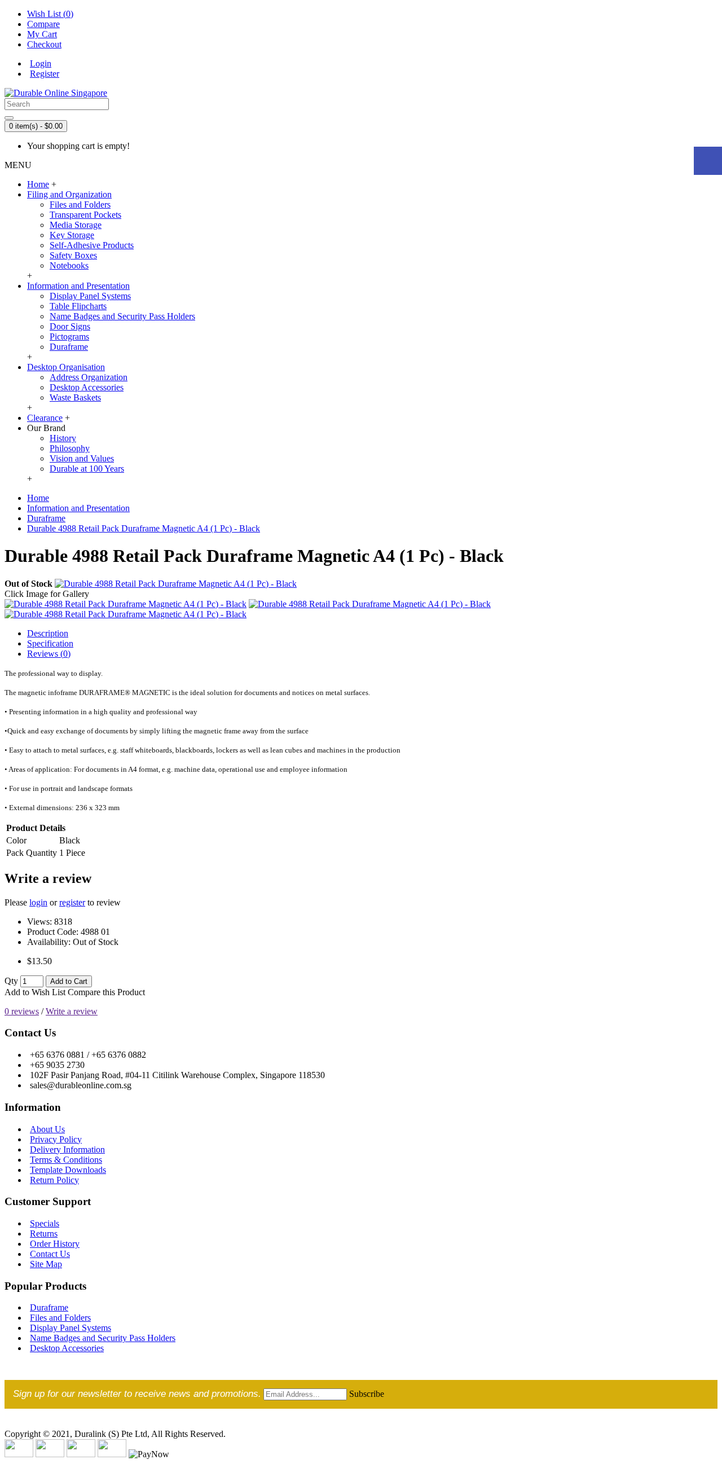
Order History (55, 1243)
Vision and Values (82, 458)
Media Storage (76, 225)
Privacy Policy (56, 1139)
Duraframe (69, 346)
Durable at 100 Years (87, 468)
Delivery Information (67, 1149)
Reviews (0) (49, 653)
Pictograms (69, 336)
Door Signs (70, 326)
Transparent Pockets (85, 214)
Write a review (72, 1011)
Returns (44, 1233)
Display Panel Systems (90, 296)
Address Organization (88, 377)
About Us (47, 1129)
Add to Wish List (35, 992)
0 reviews (22, 1011)
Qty (11, 981)
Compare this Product (106, 992)
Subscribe (366, 1394)
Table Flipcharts (78, 306)
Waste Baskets (75, 397)
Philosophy (70, 448)
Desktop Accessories (87, 387)
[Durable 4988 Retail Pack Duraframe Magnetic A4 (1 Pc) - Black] (176, 583)
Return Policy (54, 1180)
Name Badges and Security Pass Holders (122, 316)
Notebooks (69, 265)
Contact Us (50, 1254)
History (63, 438)
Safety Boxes (73, 255)
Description (47, 633)
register (72, 902)
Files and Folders (80, 204)
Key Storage (72, 235)
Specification (50, 643)
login (38, 902)
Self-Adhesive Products (92, 245)
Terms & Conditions (66, 1159)
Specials (44, 1223)
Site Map (46, 1264)
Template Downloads (68, 1170)
